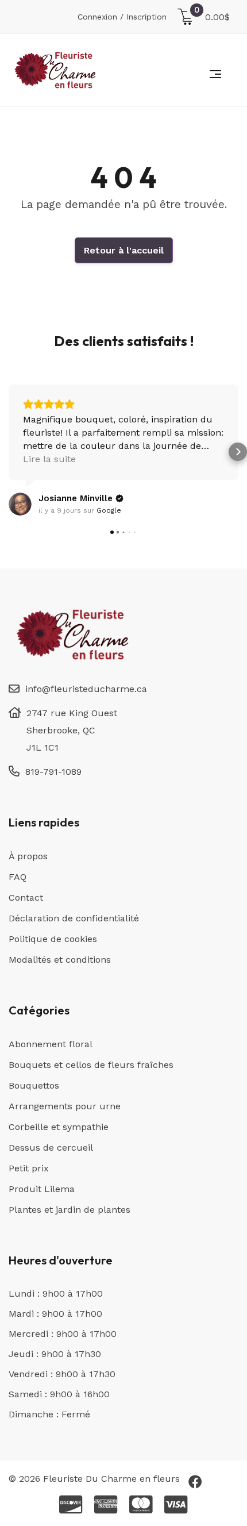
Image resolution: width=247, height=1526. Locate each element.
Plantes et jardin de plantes (69, 1209)
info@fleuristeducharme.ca (86, 688)
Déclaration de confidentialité (74, 918)
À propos (28, 856)
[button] (9, 452)
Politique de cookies (53, 938)
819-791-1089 (53, 771)
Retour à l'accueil (124, 250)
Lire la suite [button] (49, 458)
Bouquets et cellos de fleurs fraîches (91, 1064)
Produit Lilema (42, 1188)
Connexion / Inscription (122, 16)
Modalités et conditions (60, 959)
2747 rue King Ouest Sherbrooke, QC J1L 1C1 (71, 730)
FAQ (17, 876)
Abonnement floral (50, 1044)
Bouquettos (34, 1085)
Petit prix (29, 1168)
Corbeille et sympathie (59, 1126)
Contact (26, 897)
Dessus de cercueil (51, 1147)
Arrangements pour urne (65, 1106)
